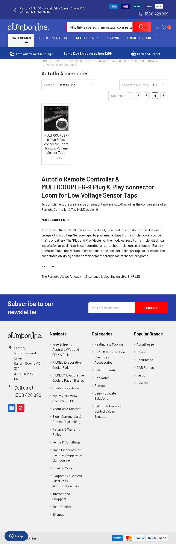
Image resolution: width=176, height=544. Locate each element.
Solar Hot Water (105, 370)
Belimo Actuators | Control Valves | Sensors (107, 411)
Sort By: (50, 85)
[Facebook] (11, 408)
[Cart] (165, 27)
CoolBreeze (145, 360)
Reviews (112, 38)
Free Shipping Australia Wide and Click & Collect (65, 349)
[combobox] (109, 27)
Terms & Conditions (66, 442)
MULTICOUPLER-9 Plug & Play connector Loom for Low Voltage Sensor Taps (56, 143)
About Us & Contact (66, 409)
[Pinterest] (20, 408)
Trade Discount (140, 38)
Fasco (141, 375)
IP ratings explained (66, 388)
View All (142, 383)
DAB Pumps (145, 367)
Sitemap (58, 514)
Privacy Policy (62, 468)
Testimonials (61, 506)
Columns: (118, 95)
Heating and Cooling (108, 344)
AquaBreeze (145, 344)
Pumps (99, 385)
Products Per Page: (136, 85)
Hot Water (101, 378)
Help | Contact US (52, 38)
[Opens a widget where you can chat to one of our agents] (16, 536)
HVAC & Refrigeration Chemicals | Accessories (109, 357)
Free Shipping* (86, 38)
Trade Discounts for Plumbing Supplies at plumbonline (67, 455)
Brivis (141, 352)
